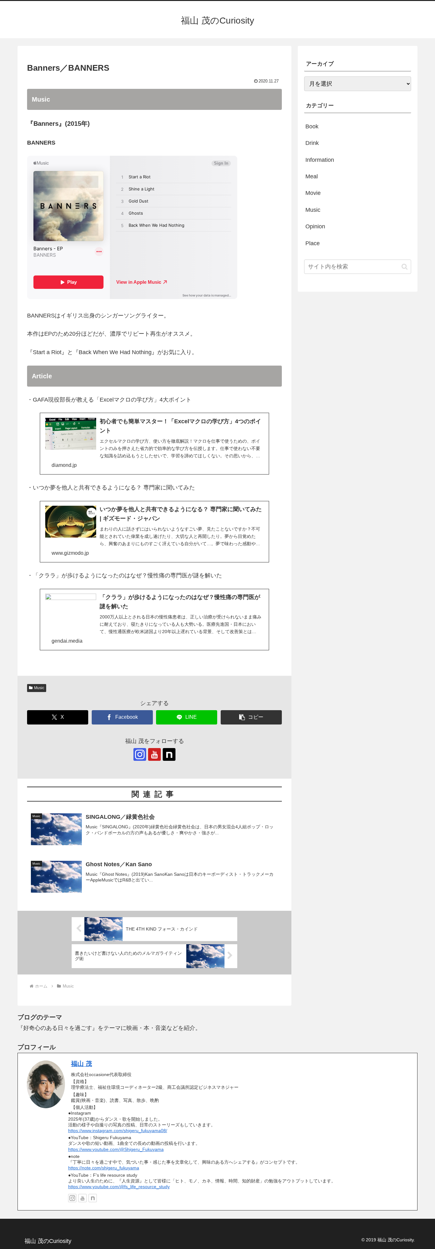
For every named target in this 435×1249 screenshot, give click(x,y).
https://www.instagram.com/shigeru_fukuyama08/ (117, 1130)
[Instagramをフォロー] (139, 754)
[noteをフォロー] (169, 754)
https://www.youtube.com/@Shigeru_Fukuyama (116, 1149)
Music (39, 688)
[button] (251, 717)
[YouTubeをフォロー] (154, 754)
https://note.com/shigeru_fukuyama (103, 1167)
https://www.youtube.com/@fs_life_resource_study (119, 1186)
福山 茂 (81, 1063)
